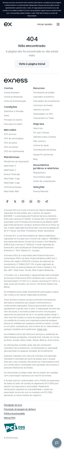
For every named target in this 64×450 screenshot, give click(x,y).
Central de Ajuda (41, 145)
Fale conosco (39, 141)
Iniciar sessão (44, 24)
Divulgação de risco (13, 405)
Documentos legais (42, 177)
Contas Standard (11, 92)
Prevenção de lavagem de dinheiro (20, 409)
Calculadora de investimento (46, 101)
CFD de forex (10, 134)
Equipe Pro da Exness (43, 154)
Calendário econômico (43, 97)
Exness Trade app (12, 174)
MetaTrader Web (11, 191)
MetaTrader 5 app (12, 178)
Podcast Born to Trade (43, 118)
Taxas (6, 115)
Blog (35, 159)
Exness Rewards (40, 191)
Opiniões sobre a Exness (44, 137)
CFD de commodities (13, 138)
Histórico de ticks (41, 109)
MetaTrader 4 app (12, 183)
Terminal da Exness (12, 187)
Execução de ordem (13, 124)
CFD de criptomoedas (14, 151)
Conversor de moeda (43, 105)
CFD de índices (11, 147)
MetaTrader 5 (10, 166)
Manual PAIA (9, 418)
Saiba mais (42, 329)
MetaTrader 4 (10, 170)
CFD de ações (10, 143)
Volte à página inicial (32, 64)
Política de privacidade (14, 413)
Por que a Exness (41, 132)
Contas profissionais (13, 97)
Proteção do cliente (13, 120)
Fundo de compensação (44, 181)
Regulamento (39, 172)
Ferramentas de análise (43, 92)
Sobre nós (38, 128)
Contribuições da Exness (44, 149)
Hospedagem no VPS (43, 114)
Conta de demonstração (15, 101)
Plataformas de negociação (16, 161)
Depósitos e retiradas (13, 111)
